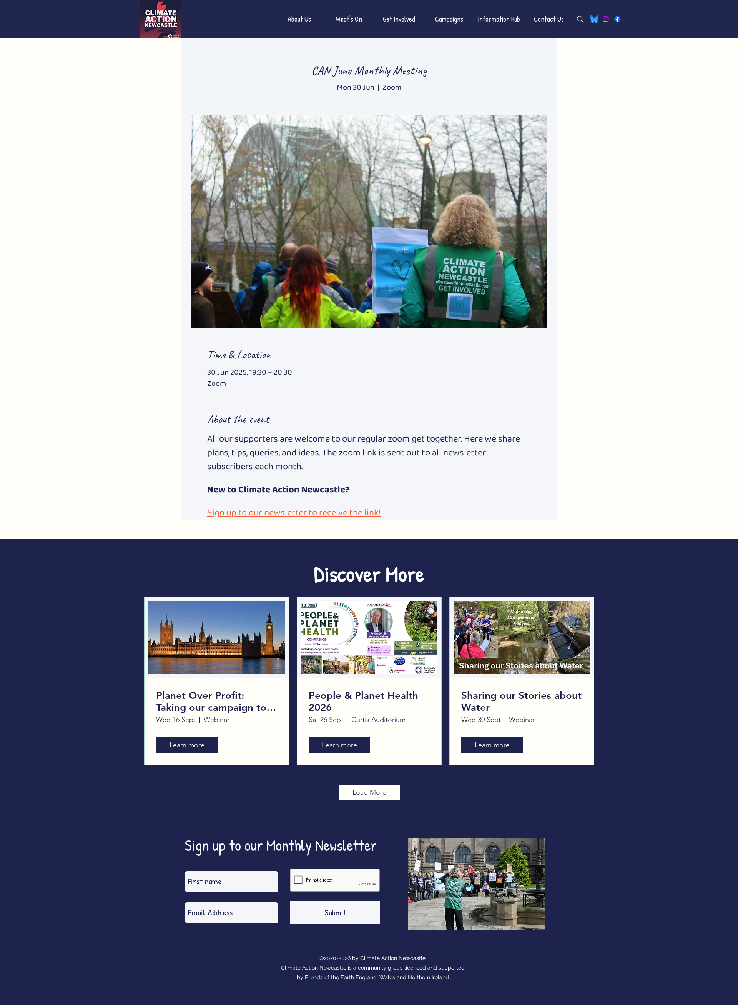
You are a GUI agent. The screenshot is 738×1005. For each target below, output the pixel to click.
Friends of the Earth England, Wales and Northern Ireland (377, 977)
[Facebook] (617, 19)
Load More (369, 792)
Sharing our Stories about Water (521, 701)
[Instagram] (606, 19)
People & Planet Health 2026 (363, 701)
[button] (299, 19)
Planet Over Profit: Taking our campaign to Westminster (211, 701)
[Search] (580, 19)
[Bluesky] (594, 19)
